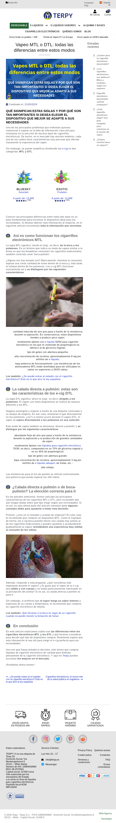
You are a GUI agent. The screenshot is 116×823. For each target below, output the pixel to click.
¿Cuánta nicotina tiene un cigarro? (103, 142)
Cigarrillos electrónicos (42, 31)
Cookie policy (85, 755)
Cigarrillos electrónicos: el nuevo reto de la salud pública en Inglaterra (64, 677)
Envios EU (12, 2)
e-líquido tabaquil (45, 463)
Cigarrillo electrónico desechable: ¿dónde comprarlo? (103, 99)
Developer (106, 819)
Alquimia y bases (94, 25)
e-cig (65, 148)
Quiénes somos (72, 31)
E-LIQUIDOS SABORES (63, 25)
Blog (87, 31)
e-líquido (54, 359)
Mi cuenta (95, 15)
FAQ (86, 5)
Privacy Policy (85, 750)
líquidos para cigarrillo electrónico (61, 445)
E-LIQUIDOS (36, 25)
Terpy (66, 655)
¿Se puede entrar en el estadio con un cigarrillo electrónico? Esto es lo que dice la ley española (24, 679)
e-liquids (50, 342)
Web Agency (105, 813)
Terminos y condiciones (84, 760)
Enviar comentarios (104, 765)
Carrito (107, 12)
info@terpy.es (52, 759)
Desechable (19, 25)
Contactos (88, 3)
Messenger (51, 764)
